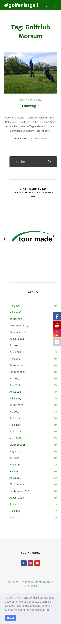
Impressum (30, 586)
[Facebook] (24, 563)
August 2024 (16, 338)
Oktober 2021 (17, 444)
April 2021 (15, 477)
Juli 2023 (14, 378)
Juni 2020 (14, 504)
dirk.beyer (20, 138)
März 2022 (15, 438)
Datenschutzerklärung (38, 582)
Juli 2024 (14, 345)
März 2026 (15, 312)
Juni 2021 (14, 464)
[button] (50, 610)
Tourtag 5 (30, 106)
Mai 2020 (14, 511)
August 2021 (16, 451)
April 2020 (15, 517)
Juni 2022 (14, 418)
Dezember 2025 (18, 325)
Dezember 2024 (18, 332)
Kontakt (13, 582)
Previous (4, 238)
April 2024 (15, 352)
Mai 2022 (14, 425)
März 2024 (15, 358)
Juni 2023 (14, 385)
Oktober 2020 (17, 484)
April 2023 (15, 391)
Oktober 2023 (17, 372)
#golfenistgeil (18, 5)
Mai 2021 (14, 471)
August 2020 (16, 497)
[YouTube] (37, 563)
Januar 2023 (16, 405)
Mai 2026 (14, 305)
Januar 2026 (16, 319)
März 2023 (15, 398)
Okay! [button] (10, 618)
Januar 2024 (16, 365)
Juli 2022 (14, 411)
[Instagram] (30, 563)
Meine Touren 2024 (30, 100)
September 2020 (19, 491)
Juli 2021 (14, 458)
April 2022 (15, 431)
